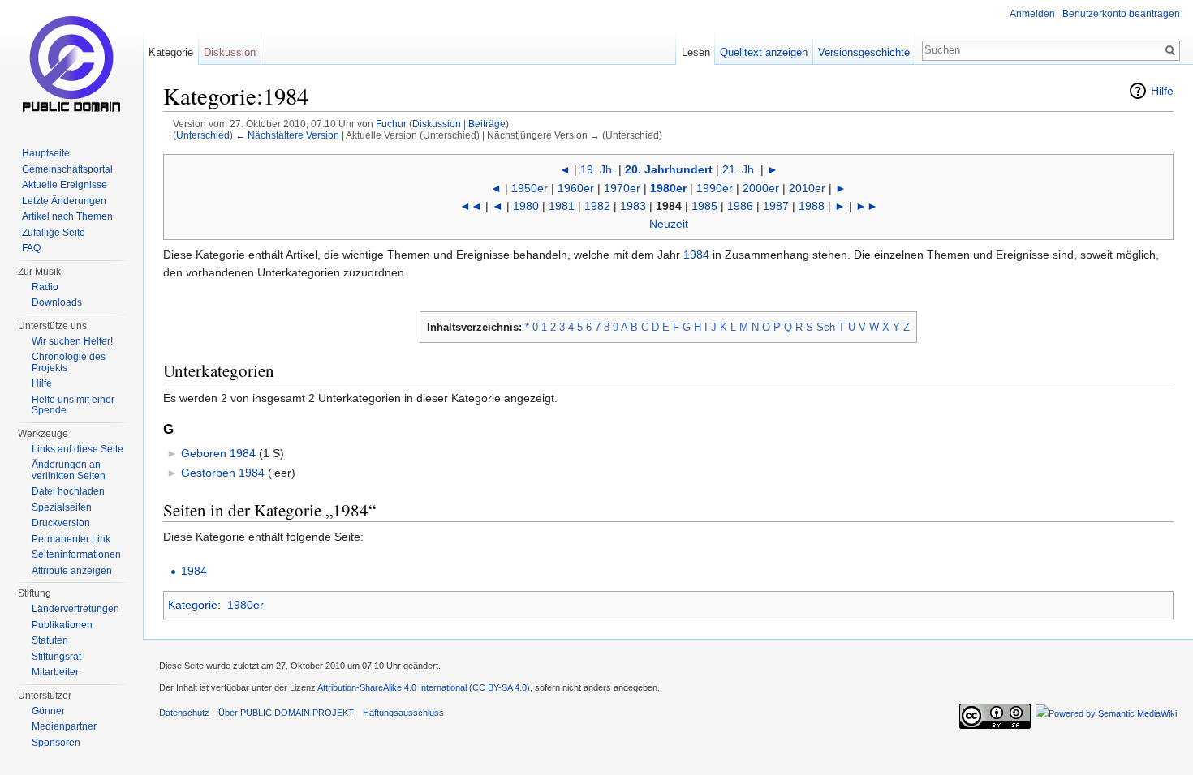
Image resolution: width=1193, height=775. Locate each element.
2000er (761, 188)
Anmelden (1032, 13)
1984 (696, 254)
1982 (597, 205)
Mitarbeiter (55, 672)
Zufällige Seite (53, 232)
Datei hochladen (68, 491)
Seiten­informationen (76, 554)
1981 (562, 205)
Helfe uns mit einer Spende (73, 405)
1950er (529, 188)
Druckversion (61, 523)
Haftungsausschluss (403, 712)
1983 (633, 205)
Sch (825, 327)
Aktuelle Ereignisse (64, 185)
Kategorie (192, 604)
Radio (45, 287)
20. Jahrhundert (669, 169)
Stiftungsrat (56, 656)
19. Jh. (597, 169)
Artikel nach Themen (67, 216)
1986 (740, 205)
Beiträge (487, 123)
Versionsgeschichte (864, 52)
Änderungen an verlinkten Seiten (69, 470)
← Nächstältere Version (287, 135)
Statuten (50, 640)
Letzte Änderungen (64, 201)
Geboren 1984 (218, 453)
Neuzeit (668, 223)
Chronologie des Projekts (69, 362)
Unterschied (203, 135)
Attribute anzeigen (72, 570)
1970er (622, 188)
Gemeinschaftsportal (67, 169)
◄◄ (470, 205)
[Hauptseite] (71, 65)
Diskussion (436, 123)
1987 (776, 205)
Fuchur (391, 123)
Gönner (48, 711)
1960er (576, 188)
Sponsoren (56, 742)
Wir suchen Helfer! (72, 341)
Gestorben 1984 (223, 472)
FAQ (31, 248)
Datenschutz (184, 712)
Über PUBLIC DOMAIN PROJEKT (286, 712)
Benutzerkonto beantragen (1121, 13)
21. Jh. (739, 169)
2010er (807, 188)
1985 (704, 205)
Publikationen (62, 625)
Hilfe (1162, 90)
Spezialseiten (62, 507)
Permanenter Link (71, 539)
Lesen (696, 52)
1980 (526, 205)
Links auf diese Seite (77, 449)
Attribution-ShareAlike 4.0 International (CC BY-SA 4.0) (423, 687)
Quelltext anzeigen (764, 52)
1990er (714, 188)
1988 (812, 205)
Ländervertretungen (75, 608)
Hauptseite (46, 153)
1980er (668, 188)
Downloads (57, 302)
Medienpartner (64, 726)
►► (866, 205)
